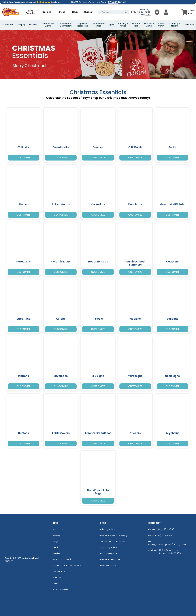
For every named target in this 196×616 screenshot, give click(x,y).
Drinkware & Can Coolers (66, 24)
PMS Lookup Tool (62, 559)
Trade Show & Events (48, 24)
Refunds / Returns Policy (113, 535)
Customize (23, 157)
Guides (88, 11)
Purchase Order (109, 553)
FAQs (55, 541)
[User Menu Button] (157, 12)
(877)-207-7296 (165, 529)
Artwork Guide (60, 589)
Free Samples (31, 12)
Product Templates (111, 559)
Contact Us (59, 571)
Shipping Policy (108, 547)
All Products (7, 24)
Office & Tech (136, 24)
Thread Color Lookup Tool (67, 565)
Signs (111, 24)
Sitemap (57, 577)
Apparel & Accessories (82, 24)
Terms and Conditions (112, 541)
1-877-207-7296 (141, 11)
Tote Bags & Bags (99, 24)
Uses (55, 583)
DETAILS (122, 2)
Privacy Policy (107, 529)
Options (46, 11)
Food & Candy (161, 24)
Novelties (189, 24)
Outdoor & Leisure (149, 24)
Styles (61, 11)
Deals (75, 11)
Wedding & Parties (123, 24)
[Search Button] (126, 12)
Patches (33, 24)
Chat (148, 14)
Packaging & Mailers (174, 24)
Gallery (56, 535)
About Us (58, 529)
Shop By (21, 24)
